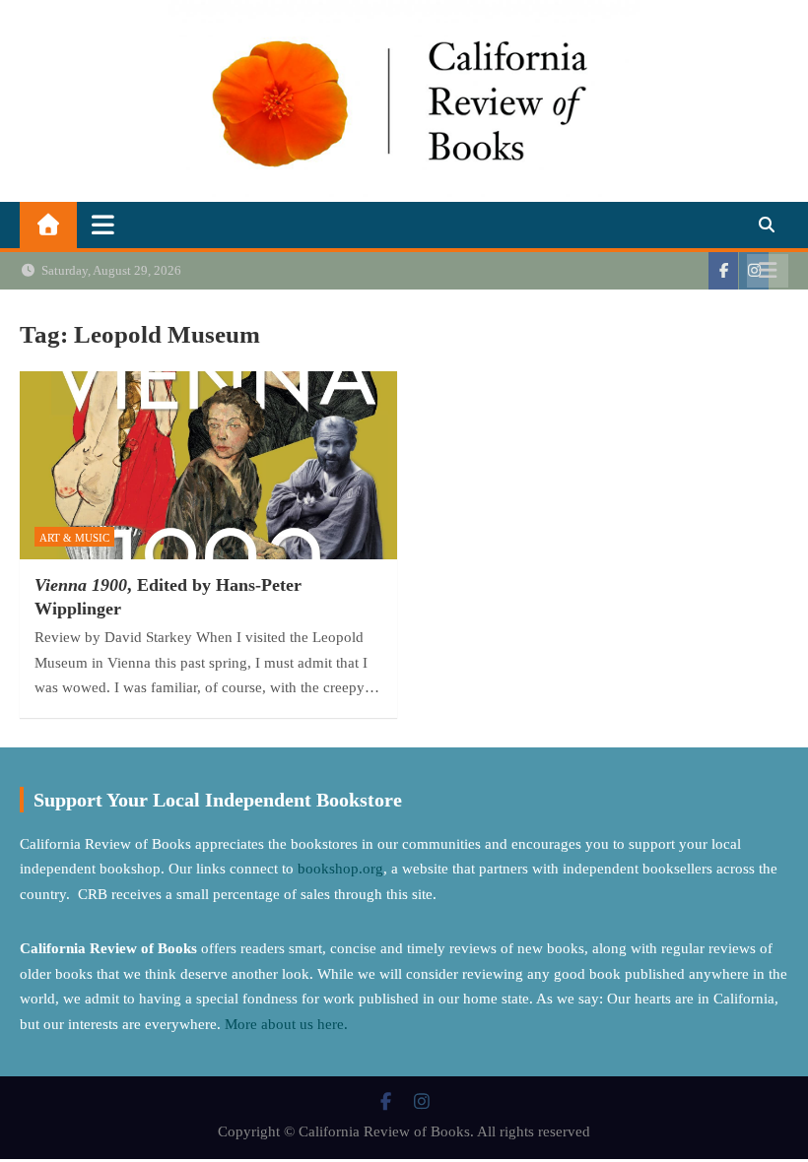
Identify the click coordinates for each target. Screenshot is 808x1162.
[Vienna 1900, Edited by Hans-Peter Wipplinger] (208, 465)
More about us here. (288, 1024)
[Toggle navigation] (103, 224)
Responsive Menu (767, 271)
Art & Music (74, 538)
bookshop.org (340, 868)
